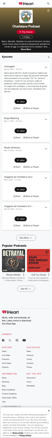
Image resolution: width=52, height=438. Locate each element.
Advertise (5, 381)
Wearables (31, 385)
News (29, 351)
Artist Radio (6, 363)
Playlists (5, 367)
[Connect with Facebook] (3, 340)
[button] (21, 101)
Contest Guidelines (9, 393)
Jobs (4, 401)
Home (29, 381)
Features (30, 355)
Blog (3, 385)
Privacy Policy (25, 435)
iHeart (4, 351)
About (4, 377)
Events (29, 359)
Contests (30, 363)
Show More (26, 49)
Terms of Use (17, 432)
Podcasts (5, 359)
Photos (29, 367)
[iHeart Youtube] (24, 340)
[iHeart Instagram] (17, 340)
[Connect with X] (10, 340)
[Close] (49, 411)
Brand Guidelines (8, 389)
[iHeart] (26, 4)
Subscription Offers (9, 397)
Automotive (31, 377)
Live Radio (6, 355)
